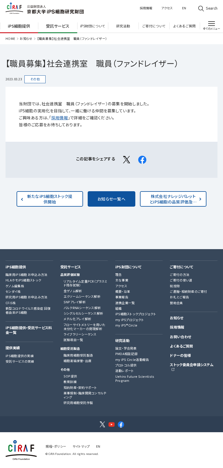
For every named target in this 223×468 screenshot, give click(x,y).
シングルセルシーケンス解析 (83, 313)
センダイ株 (13, 292)
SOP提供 (70, 376)
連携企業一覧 (125, 303)
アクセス (167, 8)
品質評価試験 (70, 275)
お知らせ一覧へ (111, 199)
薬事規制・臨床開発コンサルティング (85, 395)
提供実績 (13, 348)
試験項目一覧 (73, 340)
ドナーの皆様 (180, 355)
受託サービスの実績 (20, 361)
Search (211, 8)
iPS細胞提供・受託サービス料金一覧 (29, 330)
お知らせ (26, 38)
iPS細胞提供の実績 (20, 356)
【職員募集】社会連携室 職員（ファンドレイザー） (72, 38)
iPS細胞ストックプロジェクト (135, 314)
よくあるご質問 (181, 346)
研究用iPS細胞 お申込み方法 (26, 297)
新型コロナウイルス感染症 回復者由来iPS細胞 (28, 310)
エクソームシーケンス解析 (82, 297)
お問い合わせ (180, 337)
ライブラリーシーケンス (80, 334)
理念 (118, 275)
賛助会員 (176, 303)
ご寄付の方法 (179, 275)
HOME (10, 38)
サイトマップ (81, 446)
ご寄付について (181, 267)
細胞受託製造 (70, 349)
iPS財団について (128, 267)
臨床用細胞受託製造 (78, 355)
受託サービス (70, 267)
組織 (118, 308)
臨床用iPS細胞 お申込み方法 (26, 275)
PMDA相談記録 (126, 354)
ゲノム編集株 (15, 286)
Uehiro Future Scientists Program (134, 379)
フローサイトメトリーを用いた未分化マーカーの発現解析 (85, 327)
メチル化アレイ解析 (77, 319)
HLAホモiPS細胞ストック (23, 280)
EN (184, 8)
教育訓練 (70, 382)
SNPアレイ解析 (75, 302)
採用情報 (146, 8)
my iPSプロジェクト (129, 320)
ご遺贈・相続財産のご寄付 (188, 292)
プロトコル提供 (126, 365)
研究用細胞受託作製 (78, 403)
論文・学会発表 (126, 348)
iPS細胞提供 (16, 267)
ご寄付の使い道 (181, 280)
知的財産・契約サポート (80, 388)
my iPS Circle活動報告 (132, 360)
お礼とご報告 (179, 297)
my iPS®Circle (126, 325)
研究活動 (122, 340)
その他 (65, 370)
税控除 (175, 286)
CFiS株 (11, 303)
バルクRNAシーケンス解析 (82, 308)
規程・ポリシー (56, 446)
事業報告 (121, 297)
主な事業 (121, 280)
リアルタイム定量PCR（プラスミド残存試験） (85, 283)
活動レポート (124, 371)
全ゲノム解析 (73, 291)
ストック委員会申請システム (191, 365)
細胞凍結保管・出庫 (78, 361)
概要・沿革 (122, 292)
